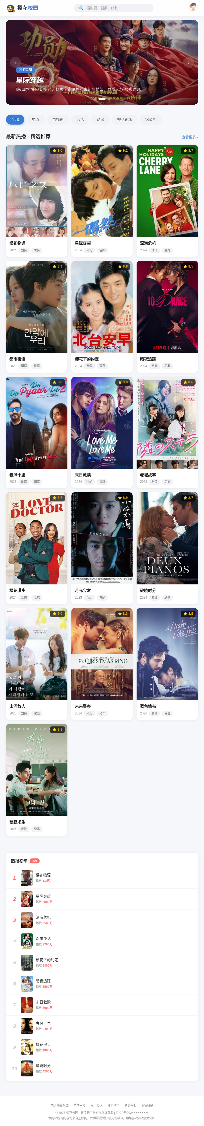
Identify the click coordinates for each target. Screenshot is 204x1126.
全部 (15, 119)
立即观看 (20, 229)
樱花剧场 (124, 119)
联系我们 (130, 1105)
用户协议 (96, 1105)
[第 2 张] (100, 99)
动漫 (100, 119)
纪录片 (150, 119)
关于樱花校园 (60, 1105)
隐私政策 (113, 1105)
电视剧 (57, 119)
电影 (35, 119)
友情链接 (147, 1105)
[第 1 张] (95, 99)
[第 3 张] (106, 99)
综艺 (80, 119)
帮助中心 (80, 1105)
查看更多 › (190, 137)
